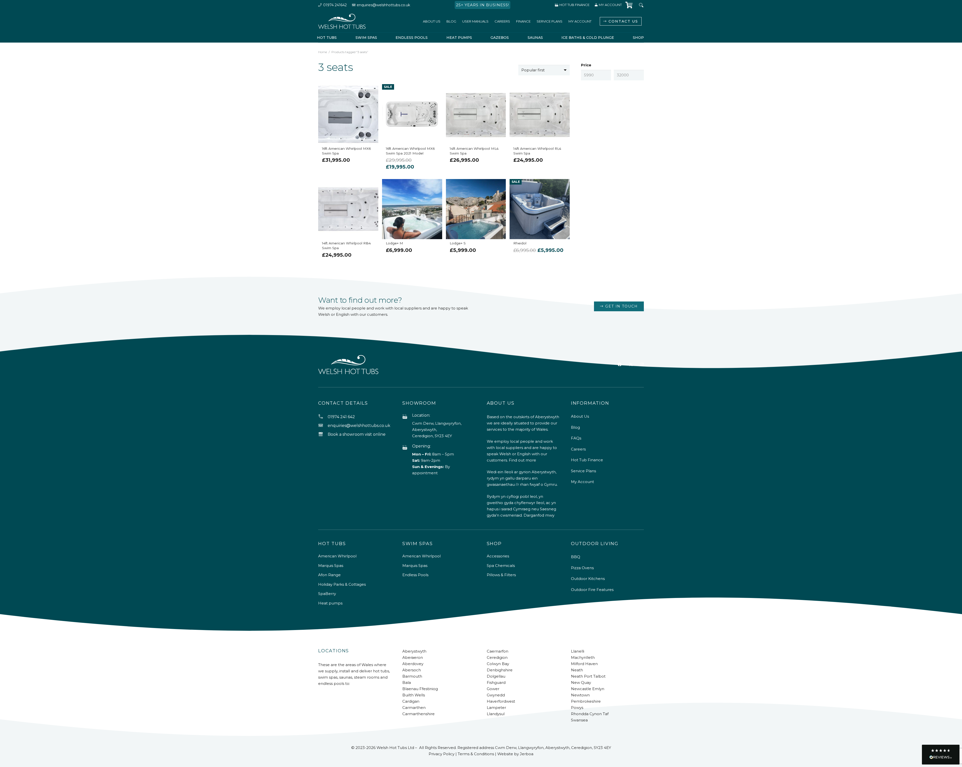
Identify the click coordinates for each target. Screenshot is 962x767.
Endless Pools (415, 574)
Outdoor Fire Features (592, 589)
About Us (580, 416)
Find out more (522, 460)
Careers (578, 449)
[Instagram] (642, 365)
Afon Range (329, 574)
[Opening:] (407, 447)
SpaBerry (327, 593)
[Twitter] (631, 365)
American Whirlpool (337, 556)
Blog (575, 427)
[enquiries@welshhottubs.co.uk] (323, 425)
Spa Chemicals (501, 565)
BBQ (575, 556)
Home (322, 52)
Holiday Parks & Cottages (342, 584)
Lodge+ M (394, 243)
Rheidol (519, 243)
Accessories (498, 556)
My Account (582, 481)
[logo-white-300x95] (342, 21)
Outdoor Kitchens (588, 578)
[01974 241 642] (323, 417)
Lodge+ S (458, 243)
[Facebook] (620, 364)
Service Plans (583, 471)
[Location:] (407, 417)
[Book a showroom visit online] (323, 434)
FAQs (576, 438)
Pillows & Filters (501, 574)
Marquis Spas (330, 565)
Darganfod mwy (539, 515)
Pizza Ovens (582, 567)
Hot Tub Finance (587, 459)
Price (586, 65)
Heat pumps (330, 603)
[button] (940, 754)
